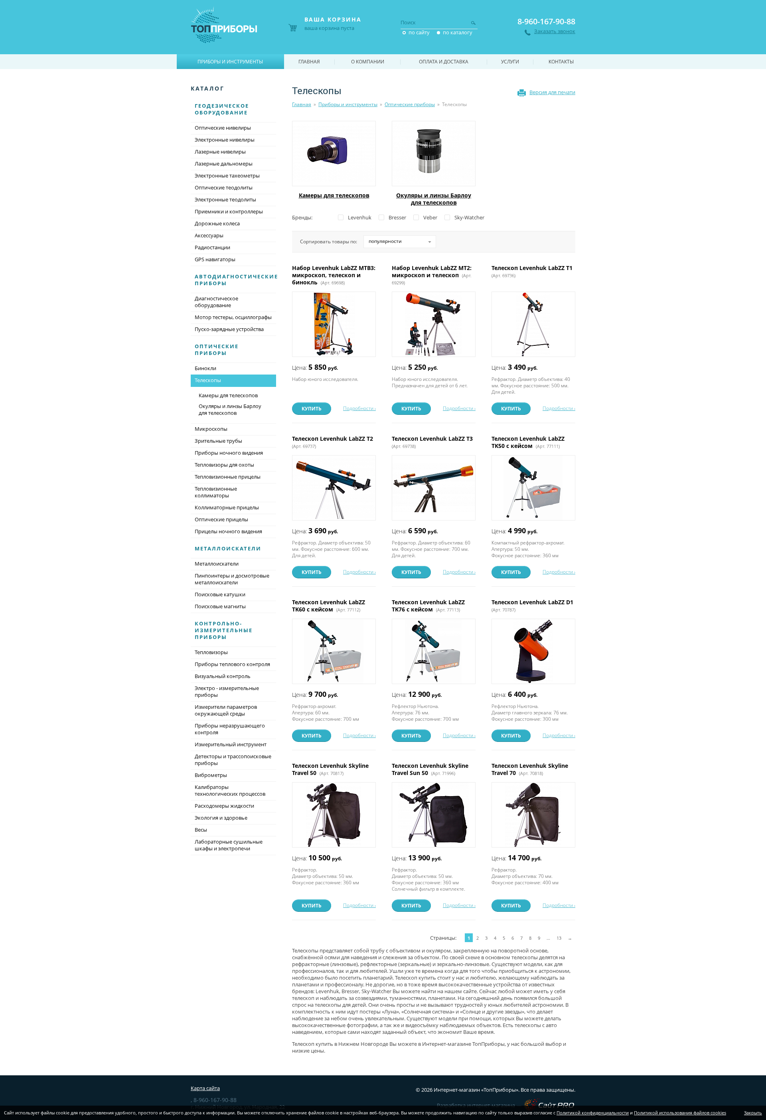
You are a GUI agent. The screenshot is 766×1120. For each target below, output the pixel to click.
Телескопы (208, 380)
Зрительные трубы (218, 440)
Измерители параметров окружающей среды (226, 710)
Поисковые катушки (220, 594)
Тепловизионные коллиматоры (216, 492)
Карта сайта (205, 1088)
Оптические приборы (410, 104)
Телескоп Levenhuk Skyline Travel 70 (530, 769)
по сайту (419, 32)
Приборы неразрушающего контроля (230, 729)
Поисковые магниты (220, 606)
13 (559, 938)
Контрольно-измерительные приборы (224, 630)
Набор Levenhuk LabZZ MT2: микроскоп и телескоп (432, 275)
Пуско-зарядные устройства (229, 329)
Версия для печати (552, 92)
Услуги (510, 61)
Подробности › (359, 408)
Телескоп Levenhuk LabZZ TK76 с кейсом (428, 605)
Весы (201, 829)
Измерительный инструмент (231, 744)
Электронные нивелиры (225, 139)
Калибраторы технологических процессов (230, 790)
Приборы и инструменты (347, 104)
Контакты (561, 61)
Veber (430, 217)
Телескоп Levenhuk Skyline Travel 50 (330, 769)
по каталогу (457, 32)
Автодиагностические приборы (236, 280)
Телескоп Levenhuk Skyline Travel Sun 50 (430, 769)
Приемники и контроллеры (229, 211)
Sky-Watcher (469, 217)
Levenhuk (359, 217)
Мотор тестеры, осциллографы (233, 317)
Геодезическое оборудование (222, 109)
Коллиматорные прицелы (227, 507)
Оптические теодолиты (224, 187)
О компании (367, 61)
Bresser (397, 217)
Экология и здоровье (221, 817)
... (548, 938)
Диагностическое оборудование (216, 302)
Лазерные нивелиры (220, 151)
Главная (301, 104)
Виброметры (211, 775)
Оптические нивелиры (223, 127)
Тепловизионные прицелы (228, 476)
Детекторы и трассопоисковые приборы (233, 760)
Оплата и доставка (443, 61)
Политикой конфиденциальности (593, 1113)
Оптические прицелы (221, 519)
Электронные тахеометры (227, 175)
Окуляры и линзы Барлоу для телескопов (433, 198)
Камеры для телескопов (334, 195)
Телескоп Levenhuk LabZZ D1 (533, 605)
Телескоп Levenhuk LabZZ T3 (433, 442)
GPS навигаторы (215, 259)
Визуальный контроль (223, 676)
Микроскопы (211, 428)
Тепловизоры (211, 652)
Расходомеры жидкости (224, 805)
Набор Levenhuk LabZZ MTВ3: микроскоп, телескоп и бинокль (333, 275)
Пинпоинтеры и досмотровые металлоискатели (232, 579)
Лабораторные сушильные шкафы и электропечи (229, 845)
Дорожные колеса (217, 223)
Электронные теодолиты (225, 199)
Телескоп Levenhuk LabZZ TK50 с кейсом (528, 442)
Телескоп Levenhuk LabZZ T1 (533, 271)
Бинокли (205, 368)
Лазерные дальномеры (224, 163)
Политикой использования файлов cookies (680, 1113)
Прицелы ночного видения (228, 531)
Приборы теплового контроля (232, 664)
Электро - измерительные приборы (227, 691)
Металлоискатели (228, 548)
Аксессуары (209, 235)
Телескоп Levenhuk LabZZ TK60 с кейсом (328, 605)
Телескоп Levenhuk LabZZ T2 (333, 442)
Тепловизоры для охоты (224, 464)
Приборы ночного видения (229, 452)
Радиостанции (212, 247)
